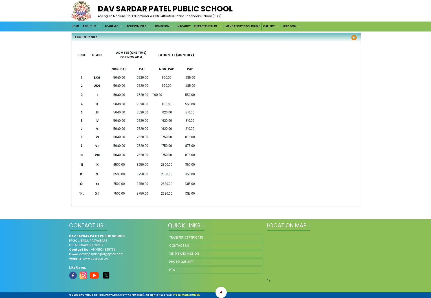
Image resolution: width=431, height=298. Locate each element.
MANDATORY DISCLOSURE (242, 26)
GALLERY (269, 26)
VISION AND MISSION (184, 254)
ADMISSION (161, 26)
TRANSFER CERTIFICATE (186, 237)
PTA (172, 270)
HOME (75, 26)
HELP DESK (290, 26)
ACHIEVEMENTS (136, 26)
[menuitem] (75, 26)
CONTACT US (179, 246)
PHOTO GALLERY (181, 262)
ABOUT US (89, 26)
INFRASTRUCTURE (205, 26)
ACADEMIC (111, 26)
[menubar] (186, 26)
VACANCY (184, 26)
